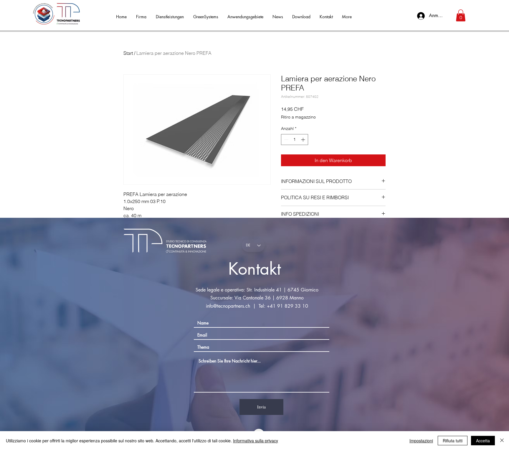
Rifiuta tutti (452, 441)
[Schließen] (501, 440)
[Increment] (303, 139)
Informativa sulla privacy (255, 441)
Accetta (483, 441)
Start (128, 53)
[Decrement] (285, 139)
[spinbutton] (294, 139)
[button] (461, 15)
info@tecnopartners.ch (228, 306)
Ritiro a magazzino (298, 117)
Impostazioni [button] (421, 441)
